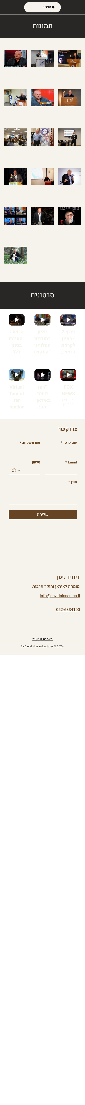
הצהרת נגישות (42, 639)
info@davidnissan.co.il (60, 596)
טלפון (36, 462)
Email (71, 462)
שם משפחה (29, 443)
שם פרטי (69, 443)
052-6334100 (68, 610)
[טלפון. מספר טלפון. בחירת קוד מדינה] (16, 470)
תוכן (72, 482)
